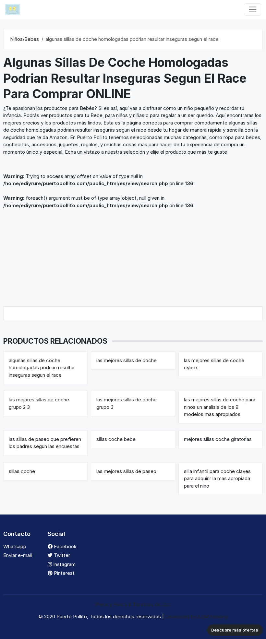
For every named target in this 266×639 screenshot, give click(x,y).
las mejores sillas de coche (126, 360)
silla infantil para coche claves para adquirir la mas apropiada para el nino (217, 478)
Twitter (61, 555)
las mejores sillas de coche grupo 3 (126, 403)
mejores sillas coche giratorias (218, 439)
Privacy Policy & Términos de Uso (133, 604)
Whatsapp (14, 546)
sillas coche (22, 471)
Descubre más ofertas (234, 630)
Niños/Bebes (24, 39)
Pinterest (64, 573)
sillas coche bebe (116, 439)
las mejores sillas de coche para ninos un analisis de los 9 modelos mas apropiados (219, 406)
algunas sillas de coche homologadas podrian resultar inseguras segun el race (42, 367)
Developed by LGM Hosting (196, 616)
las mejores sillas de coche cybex (214, 364)
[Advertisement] (133, 257)
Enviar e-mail (17, 555)
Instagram (64, 564)
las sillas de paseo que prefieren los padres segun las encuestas (45, 443)
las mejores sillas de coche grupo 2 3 (39, 403)
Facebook (65, 546)
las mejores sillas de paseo (126, 471)
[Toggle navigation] (252, 9)
